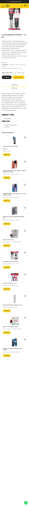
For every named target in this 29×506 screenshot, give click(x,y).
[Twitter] (18, 73)
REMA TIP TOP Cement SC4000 (10, 326)
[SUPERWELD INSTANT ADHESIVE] (14, 255)
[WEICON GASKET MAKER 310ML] (14, 140)
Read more (6, 154)
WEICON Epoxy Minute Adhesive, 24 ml (12, 305)
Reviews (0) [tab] (14, 88)
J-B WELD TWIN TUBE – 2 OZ (10, 283)
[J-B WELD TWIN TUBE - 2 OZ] (14, 277)
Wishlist (7, 77)
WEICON (9, 151)
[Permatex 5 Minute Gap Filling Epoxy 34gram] (14, 342)
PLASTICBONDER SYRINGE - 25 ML (13, 68)
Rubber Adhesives (18, 329)
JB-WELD (4, 66)
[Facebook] (15, 73)
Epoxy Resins (11, 307)
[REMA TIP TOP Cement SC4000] (14, 321)
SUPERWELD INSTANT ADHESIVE (10, 261)
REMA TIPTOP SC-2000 (8, 239)
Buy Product (19, 77)
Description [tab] (14, 84)
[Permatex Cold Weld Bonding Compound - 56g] (14, 211)
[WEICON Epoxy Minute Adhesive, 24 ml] (14, 299)
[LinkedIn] (23, 73)
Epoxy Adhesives (20, 64)
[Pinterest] (20, 73)
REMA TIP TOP (10, 329)
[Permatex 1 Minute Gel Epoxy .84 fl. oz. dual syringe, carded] (14, 188)
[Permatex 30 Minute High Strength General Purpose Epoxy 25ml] (14, 165)
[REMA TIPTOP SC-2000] (14, 234)
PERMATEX (18, 174)
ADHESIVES (12, 64)
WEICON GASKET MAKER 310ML (10, 146)
